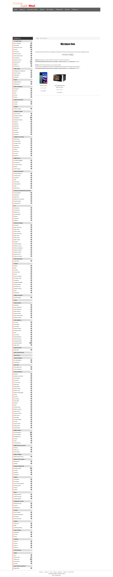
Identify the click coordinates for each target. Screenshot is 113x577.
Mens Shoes (17, 237)
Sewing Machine (17, 336)
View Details (43, 90)
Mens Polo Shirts (18, 233)
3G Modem (16, 479)
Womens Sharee (17, 252)
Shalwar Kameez (17, 243)
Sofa (15, 290)
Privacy (55, 572)
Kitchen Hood (17, 407)
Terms (51, 572)
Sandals (16, 241)
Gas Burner (16, 398)
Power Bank (17, 451)
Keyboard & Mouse (18, 119)
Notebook (16, 474)
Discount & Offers (32, 9)
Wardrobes (16, 292)
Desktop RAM (17, 141)
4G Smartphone (17, 432)
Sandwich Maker (17, 419)
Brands (42, 9)
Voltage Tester (17, 203)
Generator (16, 177)
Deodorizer (16, 194)
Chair (15, 274)
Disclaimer (60, 572)
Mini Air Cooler (17, 53)
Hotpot (16, 402)
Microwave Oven (17, 409)
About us (22, 9)
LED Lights (16, 181)
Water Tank (16, 345)
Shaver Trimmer (17, 313)
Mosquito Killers (17, 494)
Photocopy (16, 128)
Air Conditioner (17, 43)
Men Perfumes (17, 311)
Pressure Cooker (17, 413)
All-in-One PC (17, 113)
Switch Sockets (17, 201)
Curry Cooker (17, 382)
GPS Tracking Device (18, 514)
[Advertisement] (56, 24)
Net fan (16, 216)
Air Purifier (16, 45)
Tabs (15, 440)
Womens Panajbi (17, 250)
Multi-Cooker (17, 411)
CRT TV (16, 541)
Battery (16, 447)
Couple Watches (17, 360)
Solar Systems (17, 183)
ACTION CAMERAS (18, 160)
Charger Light (17, 175)
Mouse (15, 149)
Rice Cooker (17, 415)
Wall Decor (16, 349)
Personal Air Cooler (18, 55)
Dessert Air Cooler (18, 47)
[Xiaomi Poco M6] (43, 77)
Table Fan (16, 218)
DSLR (15, 166)
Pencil (15, 95)
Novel (15, 90)
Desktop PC (16, 117)
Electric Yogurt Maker (18, 392)
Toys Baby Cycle (17, 367)
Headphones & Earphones (19, 70)
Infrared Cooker (17, 330)
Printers (16, 130)
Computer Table (17, 278)
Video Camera (17, 168)
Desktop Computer (18, 115)
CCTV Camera (17, 512)
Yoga (15, 536)
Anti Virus (16, 523)
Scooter (16, 563)
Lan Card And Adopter (19, 483)
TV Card (16, 153)
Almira (15, 265)
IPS (15, 179)
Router (15, 487)
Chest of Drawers (18, 276)
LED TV (16, 545)
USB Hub (16, 155)
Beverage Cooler (17, 503)
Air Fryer (16, 322)
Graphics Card (17, 143)
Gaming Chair (17, 286)
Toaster (16, 421)
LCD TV (16, 543)
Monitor (16, 121)
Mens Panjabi (17, 231)
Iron (15, 332)
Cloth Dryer (16, 326)
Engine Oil (16, 461)
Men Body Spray (17, 309)
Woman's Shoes (17, 245)
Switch (15, 489)
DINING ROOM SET (18, 282)
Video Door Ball (17, 518)
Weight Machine (17, 498)
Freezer (16, 505)
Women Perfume (17, 317)
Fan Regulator (17, 214)
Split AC (16, 64)
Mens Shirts (16, 235)
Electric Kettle (17, 388)
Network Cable (17, 485)
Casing (16, 101)
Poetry (15, 97)
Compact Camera (18, 164)
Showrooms (59, 9)
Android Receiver (18, 173)
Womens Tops (17, 254)
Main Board (16, 147)
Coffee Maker (17, 378)
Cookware (16, 380)
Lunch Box (16, 334)
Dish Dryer (16, 384)
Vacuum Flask (17, 423)
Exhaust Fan (17, 212)
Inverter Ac (16, 51)
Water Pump (17, 188)
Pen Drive (16, 126)
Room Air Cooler (17, 59)
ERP (15, 525)
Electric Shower (17, 328)
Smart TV (16, 547)
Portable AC (17, 57)
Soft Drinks (16, 261)
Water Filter (16, 568)
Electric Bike (17, 557)
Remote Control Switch (19, 199)
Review (67, 9)
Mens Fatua (16, 229)
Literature (16, 88)
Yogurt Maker (17, 427)
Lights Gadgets (17, 297)
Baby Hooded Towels (18, 456)
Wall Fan (16, 220)
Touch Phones (17, 442)
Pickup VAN (16, 561)
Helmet (16, 463)
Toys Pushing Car (18, 369)
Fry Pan (16, 396)
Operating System (18, 527)
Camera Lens (17, 162)
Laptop (16, 470)
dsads (15, 49)
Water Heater (17, 425)
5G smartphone (17, 434)
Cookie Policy (71, 572)
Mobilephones (17, 436)
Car (15, 555)
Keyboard (16, 145)
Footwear (16, 225)
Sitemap (65, 572)
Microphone (17, 75)
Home (15, 9)
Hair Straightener (18, 307)
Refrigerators (17, 507)
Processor (16, 151)
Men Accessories (18, 227)
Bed (15, 267)
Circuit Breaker (17, 192)
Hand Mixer (16, 400)
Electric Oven (17, 390)
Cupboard (16, 280)
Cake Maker (16, 324)
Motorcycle (16, 559)
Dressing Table (17, 284)
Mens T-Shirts (17, 239)
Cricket (16, 534)
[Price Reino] (26, 5)
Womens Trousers (18, 256)
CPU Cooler (16, 139)
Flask (15, 394)
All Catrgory (50, 9)
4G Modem (16, 481)
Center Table (17, 272)
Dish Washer (17, 386)
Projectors (16, 132)
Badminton (16, 532)
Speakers (16, 77)
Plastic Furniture (17, 288)
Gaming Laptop (17, 468)
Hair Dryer (16, 305)
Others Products (17, 496)
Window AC (16, 66)
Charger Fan (17, 210)
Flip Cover (16, 449)
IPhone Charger (17, 108)
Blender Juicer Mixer (18, 376)
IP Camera (16, 516)
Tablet (15, 438)
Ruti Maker (16, 417)
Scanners (16, 134)
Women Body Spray (18, 315)
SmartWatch (17, 362)
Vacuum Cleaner (17, 338)
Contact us (75, 9)
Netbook (16, 472)
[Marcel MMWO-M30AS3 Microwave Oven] (60, 77)
